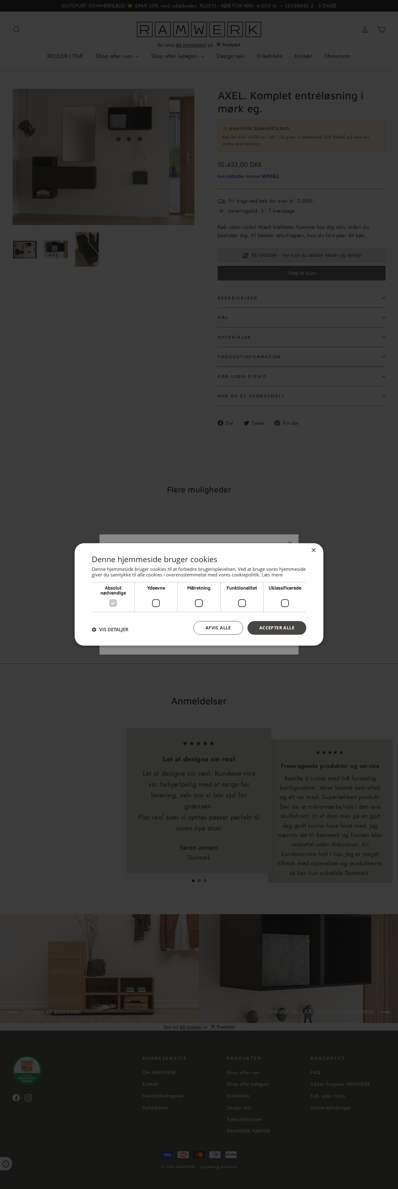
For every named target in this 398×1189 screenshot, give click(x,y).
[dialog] (199, 594)
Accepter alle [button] (276, 628)
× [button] (313, 550)
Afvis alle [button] (218, 628)
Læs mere (272, 574)
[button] (110, 629)
